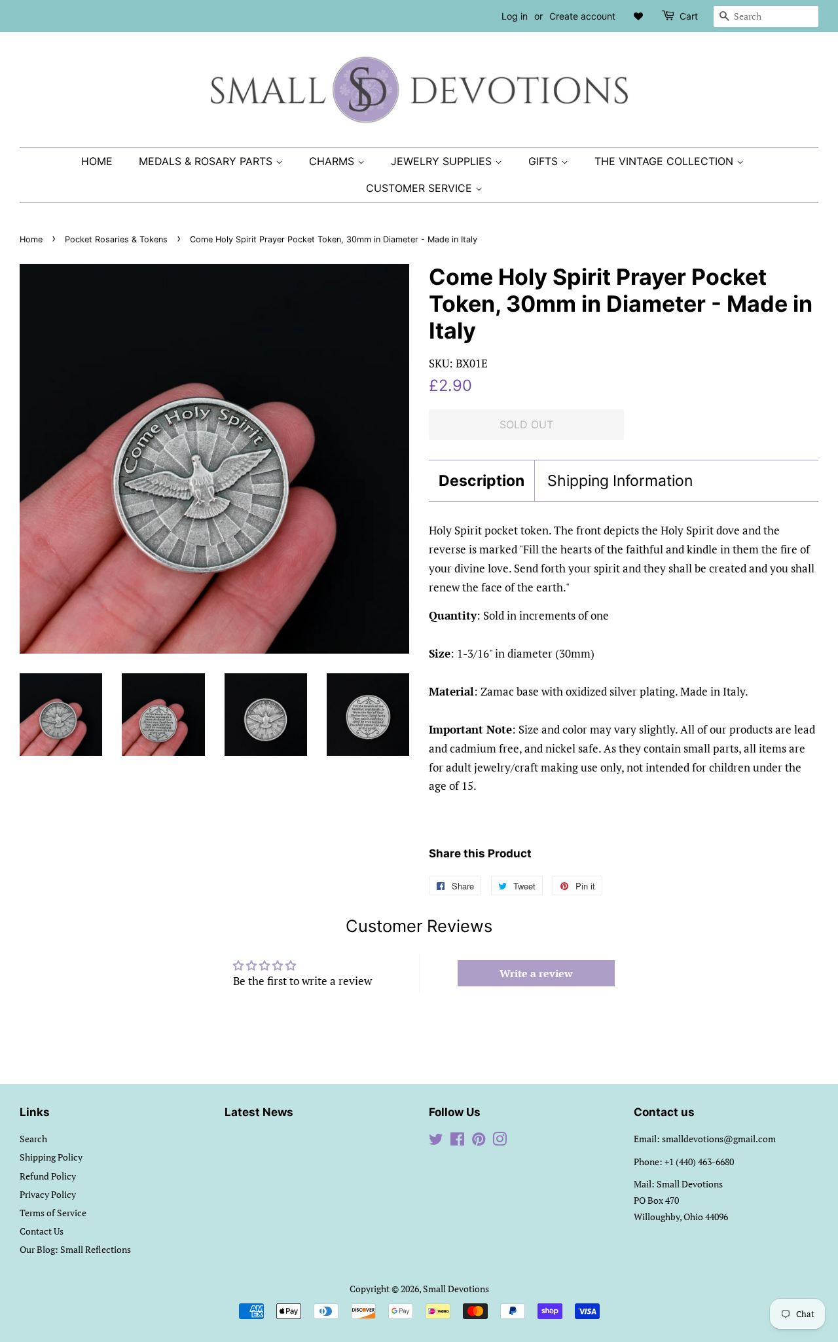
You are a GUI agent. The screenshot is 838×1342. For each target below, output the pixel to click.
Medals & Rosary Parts (207, 161)
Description (481, 481)
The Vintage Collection (665, 161)
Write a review (536, 973)
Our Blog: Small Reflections (75, 1249)
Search (33, 1138)
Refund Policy (48, 1176)
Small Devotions (456, 1288)
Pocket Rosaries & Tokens (116, 239)
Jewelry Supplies (443, 161)
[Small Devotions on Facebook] (457, 1141)
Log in (514, 16)
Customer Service (420, 188)
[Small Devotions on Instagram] (499, 1141)
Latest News (259, 1112)
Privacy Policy (48, 1194)
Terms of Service (53, 1212)
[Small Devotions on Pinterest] (478, 1141)
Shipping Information (620, 481)
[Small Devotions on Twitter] (436, 1141)
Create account (582, 16)
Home (97, 161)
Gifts (544, 161)
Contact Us (42, 1231)
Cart (689, 16)
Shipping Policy (51, 1157)
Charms (333, 161)
